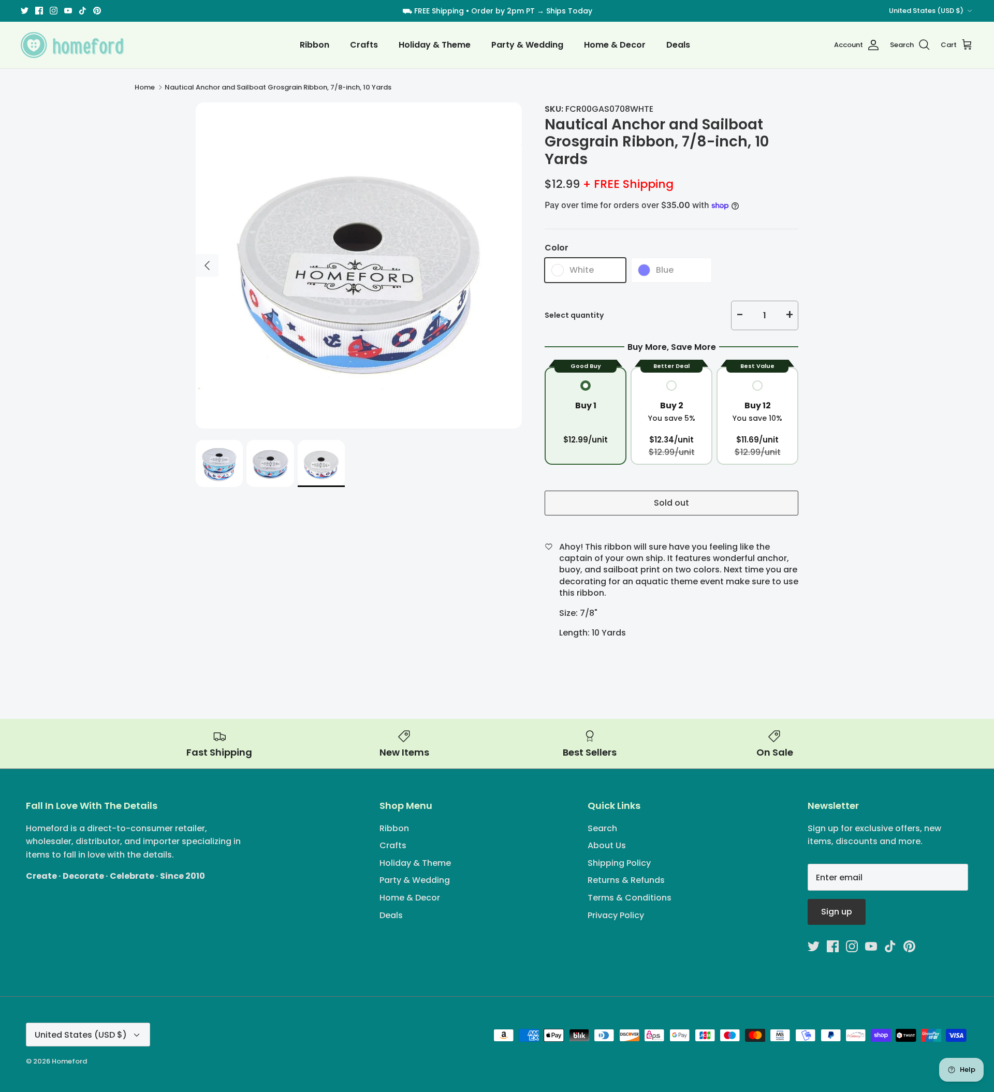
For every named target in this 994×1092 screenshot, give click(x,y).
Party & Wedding (527, 45)
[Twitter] (24, 10)
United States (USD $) (926, 11)
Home (145, 87)
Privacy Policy (616, 915)
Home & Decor (615, 45)
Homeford (69, 1061)
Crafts (364, 45)
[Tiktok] (82, 10)
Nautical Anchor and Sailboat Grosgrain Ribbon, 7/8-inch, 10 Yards (278, 87)
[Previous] (207, 265)
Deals (678, 45)
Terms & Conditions (629, 898)
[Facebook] (39, 10)
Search (602, 828)
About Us (607, 845)
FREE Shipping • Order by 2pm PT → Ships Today (503, 11)
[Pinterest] (97, 10)
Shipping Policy (619, 863)
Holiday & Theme (435, 45)
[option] (359, 265)
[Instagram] (53, 10)
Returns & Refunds (626, 880)
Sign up (836, 912)
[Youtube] (68, 10)
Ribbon (314, 45)
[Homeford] (72, 45)
